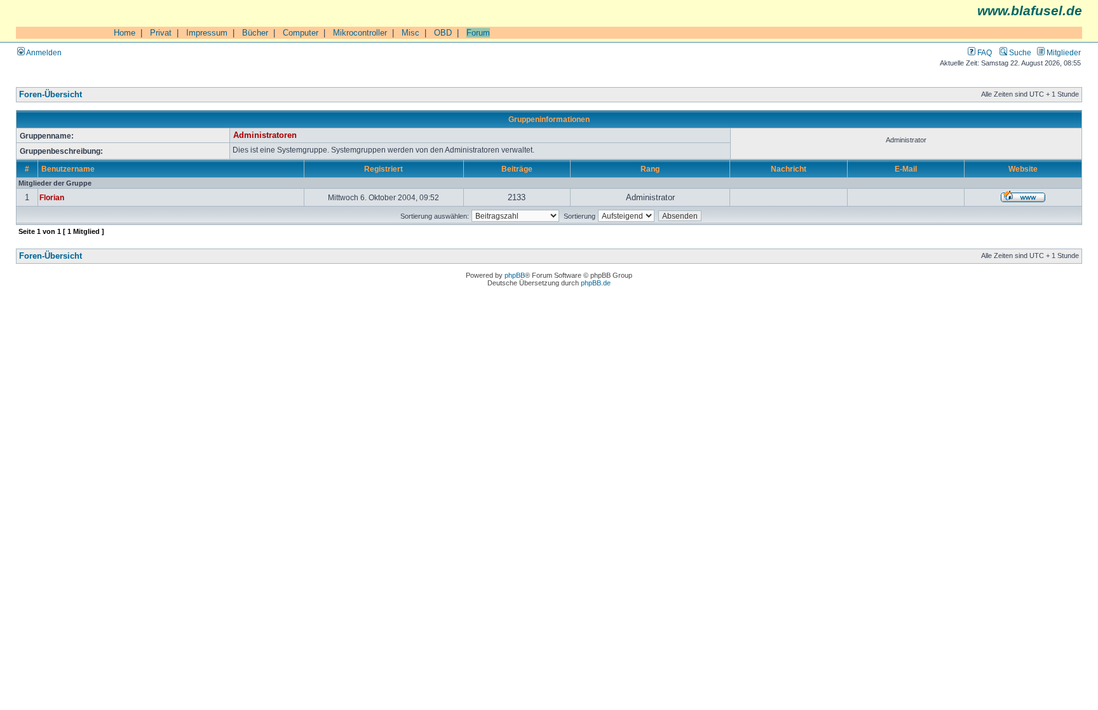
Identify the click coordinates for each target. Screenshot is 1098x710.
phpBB (515, 275)
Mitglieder (1063, 52)
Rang (650, 169)
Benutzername (68, 169)
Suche (1019, 52)
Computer (300, 33)
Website (1023, 169)
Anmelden (43, 52)
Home (124, 33)
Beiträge (516, 169)
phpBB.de (596, 283)
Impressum (206, 33)
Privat (161, 33)
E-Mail (906, 169)
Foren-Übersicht (50, 94)
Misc (410, 33)
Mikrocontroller (360, 33)
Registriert (383, 169)
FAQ (983, 52)
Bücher (255, 33)
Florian (51, 197)
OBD (443, 33)
